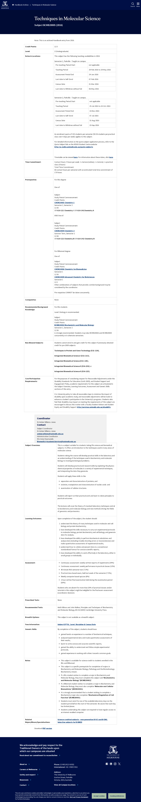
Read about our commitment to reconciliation (38, 755)
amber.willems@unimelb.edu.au (50, 434)
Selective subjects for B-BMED (70, 722)
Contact (23, 785)
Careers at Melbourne (28, 769)
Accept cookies (99, 796)
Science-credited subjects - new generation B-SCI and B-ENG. (83, 719)
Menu (138, 6)
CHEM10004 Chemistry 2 (64, 231)
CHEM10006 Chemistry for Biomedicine (70, 269)
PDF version (47, 728)
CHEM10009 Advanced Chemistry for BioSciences (74, 277)
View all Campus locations (64, 785)
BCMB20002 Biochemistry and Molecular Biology (74, 325)
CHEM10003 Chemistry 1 (64, 202)
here (75, 157)
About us (23, 764)
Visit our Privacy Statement (79, 797)
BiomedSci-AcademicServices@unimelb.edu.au (56, 441)
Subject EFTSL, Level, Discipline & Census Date (77, 624)
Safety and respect (28, 775)
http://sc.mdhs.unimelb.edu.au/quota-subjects (73, 147)
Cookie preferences (117, 796)
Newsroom (24, 780)
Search (133, 6)
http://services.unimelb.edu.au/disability (94, 407)
